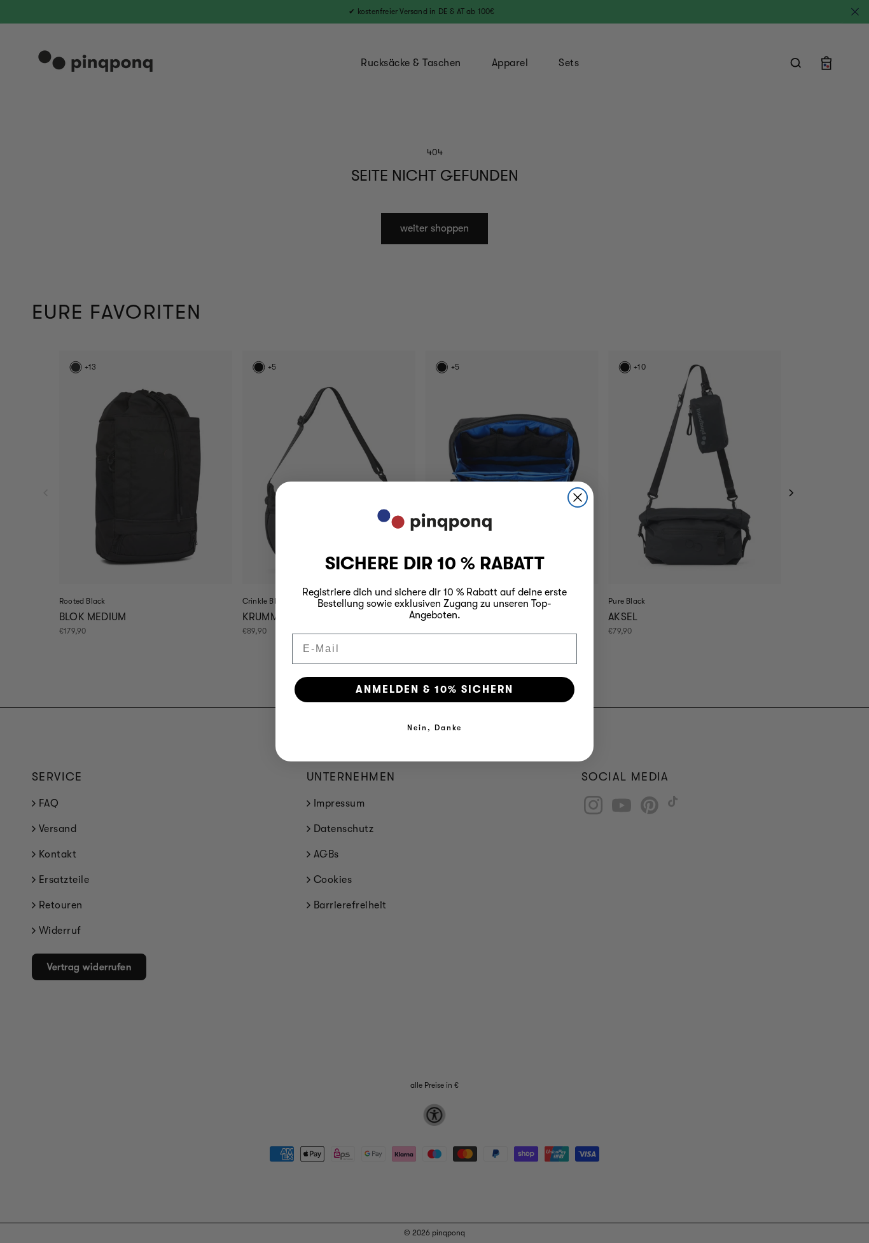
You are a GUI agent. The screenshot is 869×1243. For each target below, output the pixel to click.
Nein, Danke (434, 727)
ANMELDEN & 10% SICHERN (434, 689)
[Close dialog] (577, 497)
